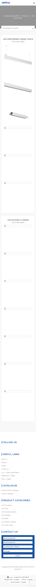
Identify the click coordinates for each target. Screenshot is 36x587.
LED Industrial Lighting (8, 512)
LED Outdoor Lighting (8, 522)
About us (4, 459)
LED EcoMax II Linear (18, 220)
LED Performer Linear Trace (18, 39)
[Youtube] (11, 447)
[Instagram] (14, 447)
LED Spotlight (6, 515)
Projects (4, 462)
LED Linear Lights (18, 41)
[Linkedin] (8, 447)
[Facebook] (5, 447)
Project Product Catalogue (10, 490)
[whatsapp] (2, 447)
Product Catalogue (7, 494)
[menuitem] (18, 472)
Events (3, 466)
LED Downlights (6, 505)
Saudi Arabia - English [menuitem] (18, 582)
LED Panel (4, 508)
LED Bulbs (4, 518)
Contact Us (5, 469)
